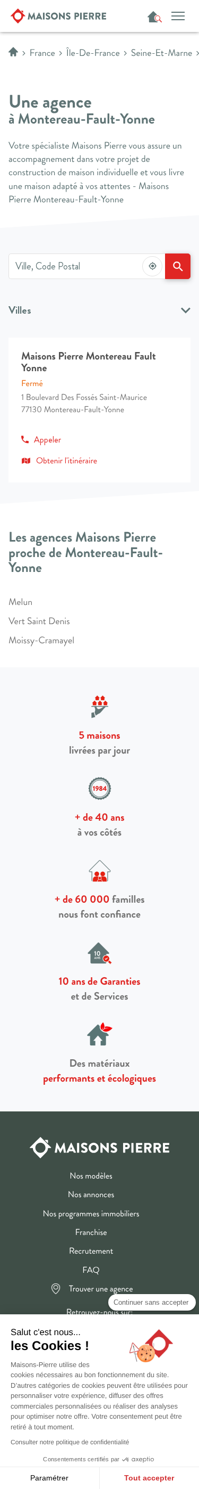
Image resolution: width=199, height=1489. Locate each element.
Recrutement (91, 1252)
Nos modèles (91, 1176)
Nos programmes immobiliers (91, 1214)
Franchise (91, 1233)
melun (20, 602)
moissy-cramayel (41, 640)
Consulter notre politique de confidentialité (70, 1442)
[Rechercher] (178, 266)
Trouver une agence (101, 1289)
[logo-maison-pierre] (99, 1146)
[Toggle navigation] (177, 15)
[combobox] (86, 266)
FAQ (90, 1271)
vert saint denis (39, 621)
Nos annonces (91, 1195)
